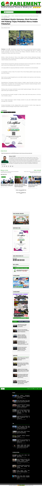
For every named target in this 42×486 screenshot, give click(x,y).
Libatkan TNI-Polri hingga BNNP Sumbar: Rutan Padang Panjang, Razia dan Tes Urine (23, 370)
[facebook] (27, 389)
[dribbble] (34, 389)
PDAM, (9, 26)
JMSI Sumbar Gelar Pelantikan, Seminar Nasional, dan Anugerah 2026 (34, 185)
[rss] (36, 389)
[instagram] (39, 389)
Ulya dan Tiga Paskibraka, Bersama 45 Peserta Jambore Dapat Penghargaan (21, 185)
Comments (26, 321)
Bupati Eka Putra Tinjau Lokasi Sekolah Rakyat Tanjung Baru (7, 185)
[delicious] (40, 389)
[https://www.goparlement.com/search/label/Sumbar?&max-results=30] (21, 306)
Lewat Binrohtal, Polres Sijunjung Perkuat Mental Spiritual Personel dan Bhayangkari (23, 405)
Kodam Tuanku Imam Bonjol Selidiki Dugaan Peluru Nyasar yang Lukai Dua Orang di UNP (23, 446)
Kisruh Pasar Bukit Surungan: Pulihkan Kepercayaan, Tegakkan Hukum (23, 476)
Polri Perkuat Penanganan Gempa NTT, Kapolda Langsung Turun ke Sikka (23, 396)
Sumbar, (11, 26)
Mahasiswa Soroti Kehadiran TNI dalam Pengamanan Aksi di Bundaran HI (23, 417)
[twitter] (28, 389)
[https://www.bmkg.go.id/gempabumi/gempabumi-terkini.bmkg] (15, 266)
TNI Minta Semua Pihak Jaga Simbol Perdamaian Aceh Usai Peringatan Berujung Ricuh (23, 427)
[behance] (37, 389)
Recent (15, 321)
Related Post (4, 174)
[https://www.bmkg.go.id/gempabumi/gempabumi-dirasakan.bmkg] (21, 270)
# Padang (5, 112)
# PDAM (9, 112)
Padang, (6, 26)
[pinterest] (31, 389)
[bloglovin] (33, 389)
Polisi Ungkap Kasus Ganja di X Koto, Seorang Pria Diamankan (23, 358)
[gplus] (30, 389)
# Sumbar (13, 112)
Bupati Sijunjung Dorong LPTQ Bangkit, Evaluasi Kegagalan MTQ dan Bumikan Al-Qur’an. (23, 460)
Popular (21, 321)
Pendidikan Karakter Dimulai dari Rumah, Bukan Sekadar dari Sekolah (23, 466)
